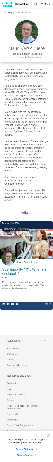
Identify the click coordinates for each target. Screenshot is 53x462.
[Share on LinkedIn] (4, 305)
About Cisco (13, 349)
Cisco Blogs (22, 4)
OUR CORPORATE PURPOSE (16, 229)
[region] (26, 446)
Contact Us (12, 354)
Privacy (10, 400)
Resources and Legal (19, 376)
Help (9, 389)
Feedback (11, 384)
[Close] (48, 435)
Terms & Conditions (16, 395)
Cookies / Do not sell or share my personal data (22, 407)
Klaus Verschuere (27, 262)
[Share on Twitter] (9, 305)
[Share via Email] (17, 305)
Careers (11, 360)
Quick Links (13, 341)
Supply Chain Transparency (20, 426)
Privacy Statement (25, 449)
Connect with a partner (18, 365)
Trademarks (12, 420)
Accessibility (13, 414)
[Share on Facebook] (13, 305)
